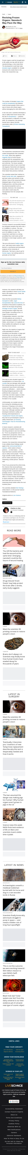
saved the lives (18, 303)
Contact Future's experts (14, 1112)
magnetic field (6, 157)
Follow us (15, 56)
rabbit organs (20, 243)
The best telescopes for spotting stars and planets (8, 1078)
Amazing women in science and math (20, 1060)
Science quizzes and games (8, 1075)
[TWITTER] (11, 512)
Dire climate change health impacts (18, 6)
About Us (14, 1115)
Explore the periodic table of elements (8, 1064)
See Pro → (16, 2)
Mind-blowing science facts (19, 1078)
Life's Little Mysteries (8, 1049)
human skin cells (11, 176)
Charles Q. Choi (11, 26)
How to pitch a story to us (14, 1138)
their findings (20, 488)
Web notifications (14, 1129)
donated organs (7, 68)
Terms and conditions (14, 1117)
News (21, 28)
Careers (14, 1132)
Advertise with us (14, 1126)
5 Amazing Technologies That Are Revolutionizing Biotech (13, 421)
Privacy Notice (19, 277)
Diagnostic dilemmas (8, 1051)
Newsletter (23, 56)
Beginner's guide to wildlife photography (19, 1075)
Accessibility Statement (14, 1109)
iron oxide (5, 155)
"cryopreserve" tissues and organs (12, 416)
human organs (6, 253)
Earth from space (19, 1049)
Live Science (17, 495)
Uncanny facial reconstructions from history (19, 1065)
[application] (14, 137)
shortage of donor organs (9, 308)
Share (6, 56)
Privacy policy (14, 1120)
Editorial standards (14, 1135)
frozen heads (21, 291)
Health (3, 14)
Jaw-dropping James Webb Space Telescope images (8, 1061)
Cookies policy (14, 1123)
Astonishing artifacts (19, 1051)
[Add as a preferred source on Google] (14, 1101)
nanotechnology (7, 502)
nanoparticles (12, 116)
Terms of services (18, 275)
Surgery (9, 14)
